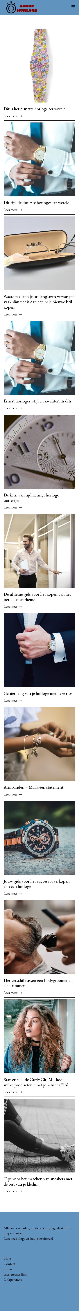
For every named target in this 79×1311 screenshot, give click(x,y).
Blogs (7, 1258)
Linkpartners (13, 1279)
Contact (9, 1264)
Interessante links (16, 1274)
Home (8, 1269)
